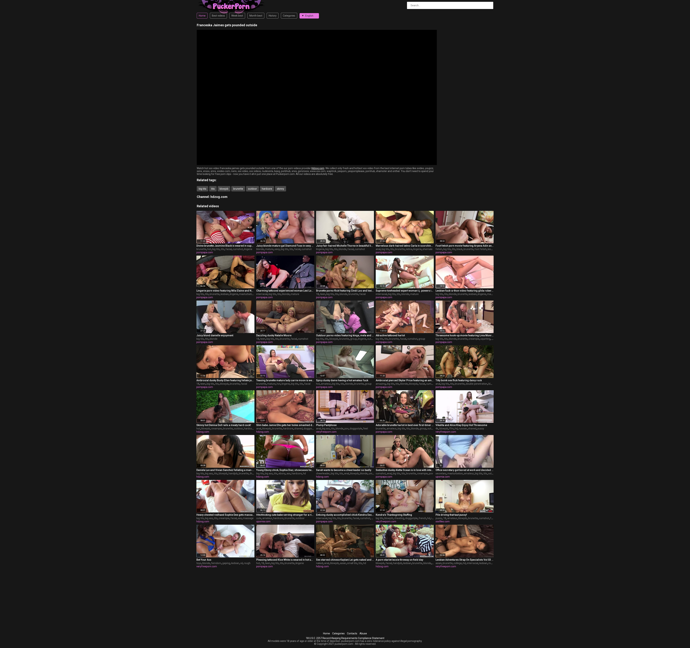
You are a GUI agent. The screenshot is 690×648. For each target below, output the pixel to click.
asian (343, 563)
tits (213, 188)
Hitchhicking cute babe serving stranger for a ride (285, 514)
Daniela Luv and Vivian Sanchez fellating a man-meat (225, 470)
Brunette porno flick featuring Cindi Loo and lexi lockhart (345, 290)
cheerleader (323, 473)
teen (322, 294)
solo (490, 473)
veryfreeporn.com (326, 431)
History (273, 15)
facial (229, 249)
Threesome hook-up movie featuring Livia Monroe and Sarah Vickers (465, 335)
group (353, 338)
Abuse (363, 633)
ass (289, 473)
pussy (480, 428)
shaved (298, 428)
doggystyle (310, 428)
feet (365, 428)
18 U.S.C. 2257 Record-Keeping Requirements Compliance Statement (345, 638)
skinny (280, 188)
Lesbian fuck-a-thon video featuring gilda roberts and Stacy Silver (465, 290)
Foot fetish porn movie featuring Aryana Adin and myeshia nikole (465, 245)
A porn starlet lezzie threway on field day (399, 559)
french (422, 518)
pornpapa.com (204, 252)
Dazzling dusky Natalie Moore (273, 335)
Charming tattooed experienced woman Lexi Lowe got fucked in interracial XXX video (285, 290)
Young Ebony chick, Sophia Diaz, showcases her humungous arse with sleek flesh (285, 470)
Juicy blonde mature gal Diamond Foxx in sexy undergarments (285, 245)
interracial (262, 294)
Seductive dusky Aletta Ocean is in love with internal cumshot (405, 470)
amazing (381, 383)
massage (248, 518)
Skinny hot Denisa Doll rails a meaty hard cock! (223, 425)
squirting (485, 338)
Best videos (218, 15)
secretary (441, 473)
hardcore (267, 188)
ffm (451, 428)
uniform (373, 473)
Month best (255, 15)
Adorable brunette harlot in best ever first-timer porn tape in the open (405, 425)
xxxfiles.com (443, 521)
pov (346, 428)
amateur (326, 383)
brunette (238, 188)
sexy (277, 249)
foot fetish (481, 249)
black (460, 249)
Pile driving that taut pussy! (451, 514)
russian (463, 428)
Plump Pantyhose (326, 425)
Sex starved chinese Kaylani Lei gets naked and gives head (345, 559)
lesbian (492, 249)
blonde (260, 249)
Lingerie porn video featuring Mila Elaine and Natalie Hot (225, 290)
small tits (352, 563)
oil (241, 563)
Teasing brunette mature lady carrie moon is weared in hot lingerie (285, 380)
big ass (326, 428)
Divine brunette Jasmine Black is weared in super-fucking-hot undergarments (225, 245)
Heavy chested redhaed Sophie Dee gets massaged (225, 514)
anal (378, 249)
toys (198, 563)
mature (269, 249)
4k (437, 428)
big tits (202, 188)
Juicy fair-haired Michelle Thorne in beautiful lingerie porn (345, 245)
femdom (216, 563)
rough (247, 563)
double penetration (476, 383)
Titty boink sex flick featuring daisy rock (459, 380)
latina (409, 249)
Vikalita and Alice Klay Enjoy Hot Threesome (461, 425)
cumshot (238, 249)
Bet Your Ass (203, 559)
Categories (289, 15)
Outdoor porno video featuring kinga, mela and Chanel (345, 335)
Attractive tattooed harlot (390, 335)
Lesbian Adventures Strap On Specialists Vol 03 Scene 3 (465, 559)
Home (202, 15)
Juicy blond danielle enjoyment (214, 335)
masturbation (247, 294)
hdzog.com (218, 197)
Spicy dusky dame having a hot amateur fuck (342, 380)
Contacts (352, 633)
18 (317, 294)
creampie (474, 338)
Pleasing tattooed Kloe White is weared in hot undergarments (285, 559)
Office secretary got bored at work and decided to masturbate (465, 470)
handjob (233, 473)
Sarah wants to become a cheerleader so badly (343, 470)
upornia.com (443, 476)
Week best (237, 15)
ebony (282, 473)
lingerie (248, 249)
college (458, 563)
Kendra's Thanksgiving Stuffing (394, 514)
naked (319, 563)
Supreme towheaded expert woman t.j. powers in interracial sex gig (405, 290)
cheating (399, 518)
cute (258, 518)
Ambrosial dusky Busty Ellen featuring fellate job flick (225, 380)
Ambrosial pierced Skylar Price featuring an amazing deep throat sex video (405, 380)
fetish (439, 249)
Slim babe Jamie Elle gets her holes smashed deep (285, 425)
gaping (226, 563)
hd (456, 428)
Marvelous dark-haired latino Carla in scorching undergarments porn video (405, 245)
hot (209, 249)
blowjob (224, 188)
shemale (428, 249)
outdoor (252, 188)
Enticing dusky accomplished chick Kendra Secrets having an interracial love (345, 514)
